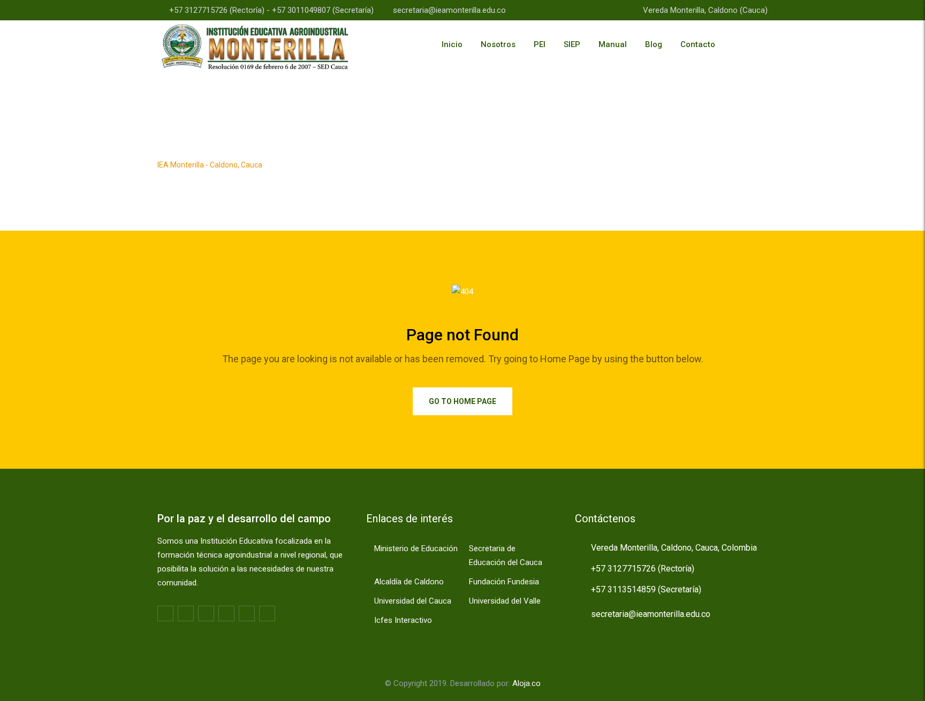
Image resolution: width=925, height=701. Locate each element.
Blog (653, 44)
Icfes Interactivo (403, 620)
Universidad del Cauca (412, 601)
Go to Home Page (462, 401)
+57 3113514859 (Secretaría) (646, 589)
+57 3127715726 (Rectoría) (642, 568)
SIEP (572, 44)
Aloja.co (526, 683)
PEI (539, 44)
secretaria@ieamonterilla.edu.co (449, 10)
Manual (612, 44)
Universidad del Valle (505, 601)
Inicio (452, 44)
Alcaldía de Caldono (409, 581)
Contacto (697, 44)
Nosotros (498, 44)
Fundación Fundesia (504, 581)
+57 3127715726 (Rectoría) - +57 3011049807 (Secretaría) (271, 10)
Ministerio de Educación (416, 548)
